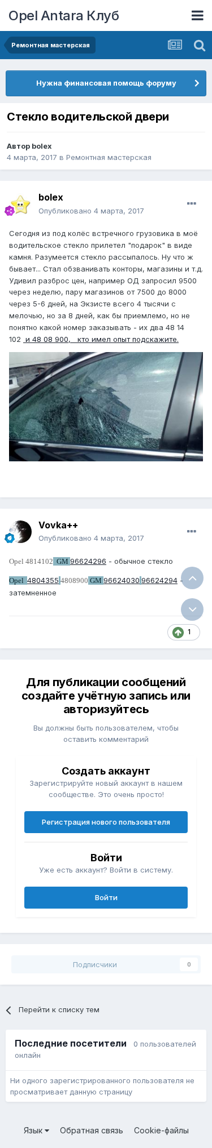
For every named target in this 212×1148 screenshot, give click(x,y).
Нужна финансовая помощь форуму (106, 82)
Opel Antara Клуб (63, 15)
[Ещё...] (191, 204)
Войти (106, 897)
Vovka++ (58, 525)
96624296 (88, 561)
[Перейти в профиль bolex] (20, 204)
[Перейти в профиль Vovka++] (20, 531)
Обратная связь (91, 1130)
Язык (34, 1130)
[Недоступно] (106, 406)
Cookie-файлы (161, 1130)
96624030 (121, 580)
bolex (42, 145)
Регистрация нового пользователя (106, 821)
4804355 (43, 580)
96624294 (159, 580)
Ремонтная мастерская (109, 157)
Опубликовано (91, 210)
